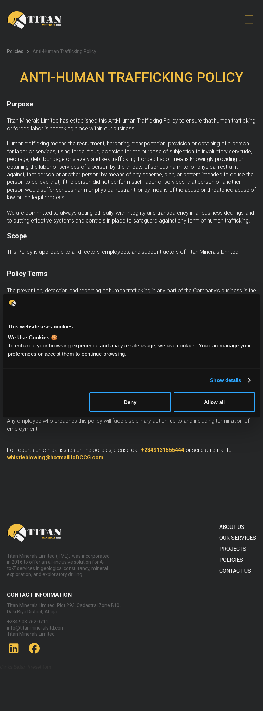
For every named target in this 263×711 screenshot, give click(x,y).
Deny (130, 402)
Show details (225, 380)
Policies (15, 51)
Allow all (214, 402)
